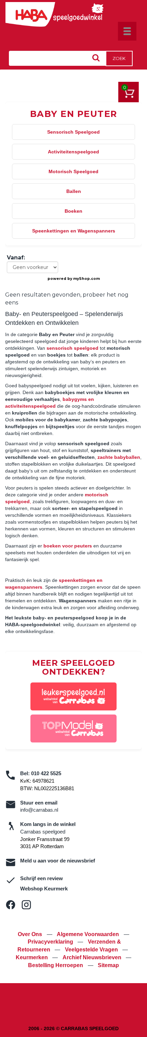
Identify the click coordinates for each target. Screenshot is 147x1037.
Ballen (73, 191)
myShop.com (86, 278)
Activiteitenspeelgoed (73, 151)
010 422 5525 (46, 773)
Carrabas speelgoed (42, 832)
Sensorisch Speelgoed (73, 132)
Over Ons (30, 934)
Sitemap (108, 965)
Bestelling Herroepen (56, 965)
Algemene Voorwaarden (88, 934)
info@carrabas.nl (39, 810)
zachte (118, 457)
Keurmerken (32, 957)
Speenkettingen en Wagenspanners (73, 231)
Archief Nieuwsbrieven (93, 957)
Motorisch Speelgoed (73, 171)
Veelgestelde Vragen (92, 949)
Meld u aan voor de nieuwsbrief (57, 860)
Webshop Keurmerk (44, 888)
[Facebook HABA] (10, 904)
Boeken (73, 211)
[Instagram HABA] (26, 904)
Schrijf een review (41, 878)
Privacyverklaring (51, 942)
